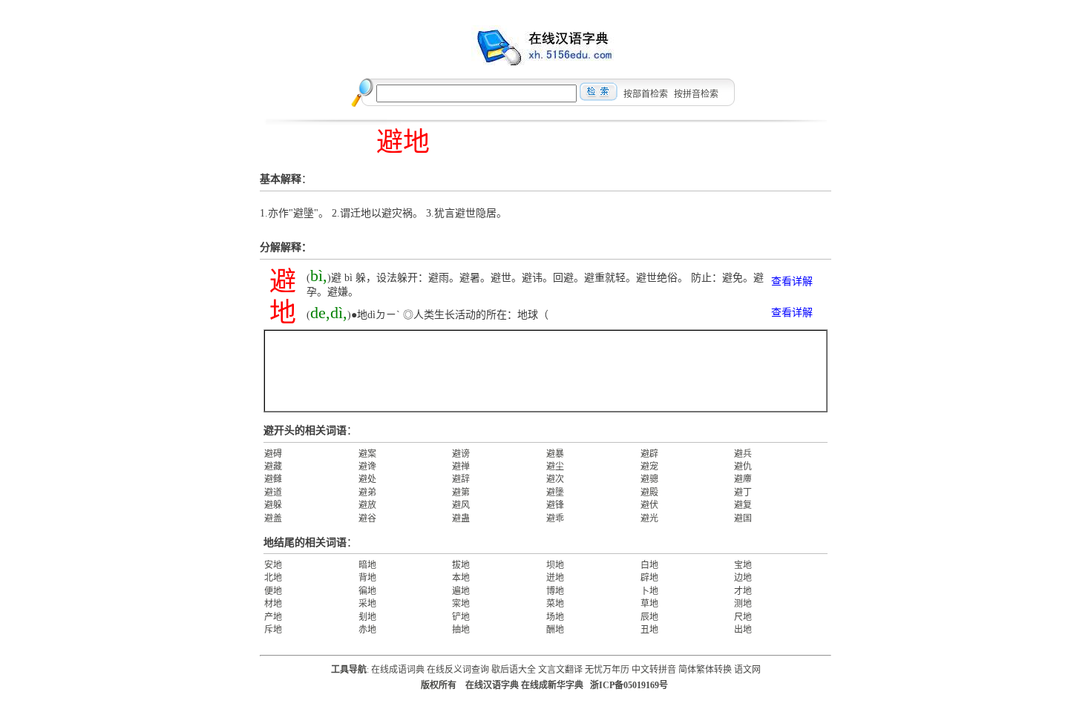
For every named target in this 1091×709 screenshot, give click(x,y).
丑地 (649, 629)
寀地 (461, 603)
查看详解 (792, 281)
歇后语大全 (513, 670)
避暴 (555, 454)
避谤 (461, 454)
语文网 (747, 670)
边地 (743, 578)
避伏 (649, 505)
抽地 (461, 629)
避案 (367, 454)
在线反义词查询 (458, 670)
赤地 (367, 629)
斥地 (273, 629)
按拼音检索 (696, 94)
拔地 (461, 565)
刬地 (367, 617)
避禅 (461, 466)
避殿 (649, 492)
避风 (461, 505)
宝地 (743, 565)
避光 (649, 518)
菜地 (555, 603)
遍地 (461, 591)
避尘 (555, 466)
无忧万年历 (607, 670)
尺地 (743, 617)
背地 (367, 578)
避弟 (367, 492)
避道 (273, 492)
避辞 (461, 479)
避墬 (555, 492)
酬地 (555, 629)
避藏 (273, 466)
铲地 (461, 617)
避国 (743, 518)
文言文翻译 (560, 670)
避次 (555, 479)
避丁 (743, 492)
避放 (367, 505)
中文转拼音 (654, 670)
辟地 (649, 578)
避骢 (649, 479)
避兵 (743, 454)
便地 (273, 591)
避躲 (273, 505)
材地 (273, 603)
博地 (555, 591)
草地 (649, 603)
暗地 (367, 565)
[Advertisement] (545, 370)
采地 (367, 603)
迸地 (555, 578)
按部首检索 (645, 94)
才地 (743, 591)
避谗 (367, 466)
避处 (367, 479)
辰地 (649, 617)
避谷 (367, 518)
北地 (273, 578)
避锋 (555, 505)
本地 (461, 578)
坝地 (555, 565)
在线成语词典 (398, 670)
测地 (743, 603)
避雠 (273, 479)
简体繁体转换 (705, 670)
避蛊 (461, 518)
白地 (649, 565)
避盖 (273, 518)
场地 (555, 617)
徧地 (367, 591)
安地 (273, 565)
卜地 (649, 591)
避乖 (555, 518)
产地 (273, 617)
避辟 (649, 454)
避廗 (743, 479)
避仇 (743, 466)
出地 (743, 629)
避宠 (649, 466)
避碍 (273, 454)
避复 (743, 505)
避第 (461, 492)
